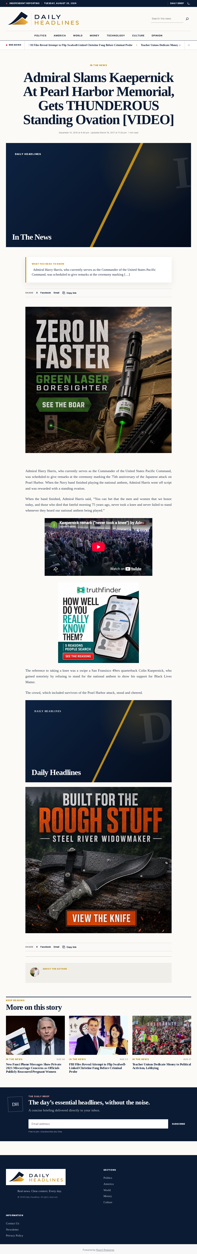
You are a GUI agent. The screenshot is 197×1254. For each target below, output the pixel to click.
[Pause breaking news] (188, 45)
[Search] (187, 19)
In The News (98, 65)
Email (56, 292)
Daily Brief (177, 3)
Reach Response (105, 1249)
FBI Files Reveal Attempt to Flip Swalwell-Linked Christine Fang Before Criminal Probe (53, 45)
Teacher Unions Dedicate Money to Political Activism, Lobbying (151, 45)
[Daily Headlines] (43, 19)
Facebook (45, 292)
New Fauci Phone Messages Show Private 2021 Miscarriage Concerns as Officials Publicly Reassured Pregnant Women (33, 1068)
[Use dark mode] (188, 3)
